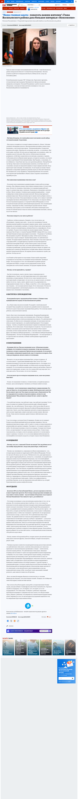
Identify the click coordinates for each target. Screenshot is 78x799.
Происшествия (59, 8)
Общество (34, 1)
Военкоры (22, 8)
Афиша (65, 8)
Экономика (41, 1)
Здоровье (58, 1)
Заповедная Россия (50, 8)
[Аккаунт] (76, 1)
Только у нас (16, 8)
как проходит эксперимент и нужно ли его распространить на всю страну (34, 130)
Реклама (64, 4)
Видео (12, 1)
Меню (2, 1)
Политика (27, 1)
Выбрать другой (34, 9)
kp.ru (50, 617)
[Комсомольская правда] (9, 5)
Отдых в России (41, 8)
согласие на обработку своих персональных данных (64, 681)
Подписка (71, 4)
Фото (8, 1)
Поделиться (72, 25)
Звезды (52, 1)
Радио (58, 4)
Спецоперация (19, 1)
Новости (10, 8)
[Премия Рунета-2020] (21, 4)
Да (28, 9)
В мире (47, 1)
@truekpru (14, 613)
